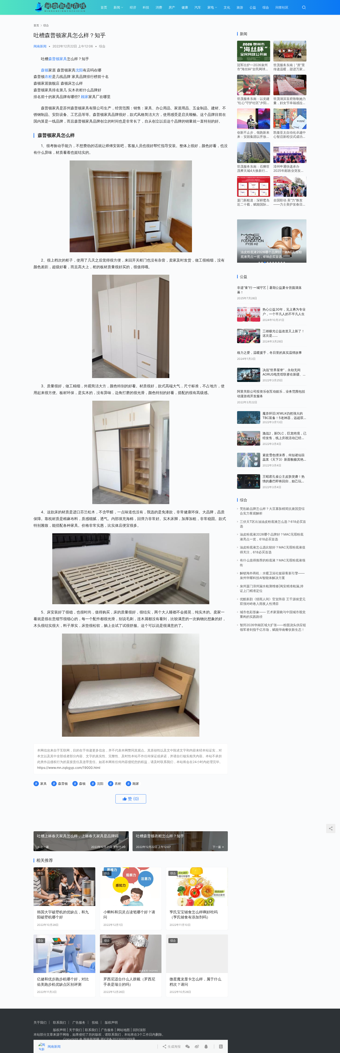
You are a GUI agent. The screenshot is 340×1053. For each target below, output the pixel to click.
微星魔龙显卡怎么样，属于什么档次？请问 (195, 981)
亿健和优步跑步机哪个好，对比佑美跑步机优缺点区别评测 (63, 981)
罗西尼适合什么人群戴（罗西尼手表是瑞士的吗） (129, 981)
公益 (253, 7)
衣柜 (48, 76)
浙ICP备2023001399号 (117, 1039)
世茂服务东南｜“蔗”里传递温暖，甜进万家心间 (289, 67)
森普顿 (53, 58)
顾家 (84, 96)
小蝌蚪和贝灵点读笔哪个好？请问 (129, 914)
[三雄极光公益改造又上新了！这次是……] (248, 336)
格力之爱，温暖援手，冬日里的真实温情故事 (269, 352)
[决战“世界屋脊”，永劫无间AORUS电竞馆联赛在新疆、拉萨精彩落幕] (248, 375)
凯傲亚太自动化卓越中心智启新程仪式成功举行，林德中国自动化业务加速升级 (289, 134)
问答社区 (281, 7)
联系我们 (59, 1022)
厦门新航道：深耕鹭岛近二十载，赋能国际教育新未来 (253, 202)
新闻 (117, 7)
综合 (266, 7)
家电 (210, 7)
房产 (172, 7)
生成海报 (174, 1046)
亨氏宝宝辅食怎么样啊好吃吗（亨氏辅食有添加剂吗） (194, 914)
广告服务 (78, 1022)
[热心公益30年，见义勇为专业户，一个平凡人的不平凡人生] (248, 314)
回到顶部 (139, 1030)
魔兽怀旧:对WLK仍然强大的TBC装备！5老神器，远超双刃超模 (283, 417)
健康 (185, 7)
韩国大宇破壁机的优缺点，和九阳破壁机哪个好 (63, 914)
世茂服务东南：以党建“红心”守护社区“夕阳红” (253, 101)
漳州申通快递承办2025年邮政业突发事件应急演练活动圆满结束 (289, 168)
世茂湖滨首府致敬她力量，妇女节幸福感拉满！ (289, 101)
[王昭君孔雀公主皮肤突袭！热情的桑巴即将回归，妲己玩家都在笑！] (248, 481)
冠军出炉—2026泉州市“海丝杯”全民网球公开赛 (253, 67)
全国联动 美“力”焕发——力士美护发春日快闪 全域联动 (289, 202)
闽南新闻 (40, 46)
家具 (63, 58)
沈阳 (79, 70)
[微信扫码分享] (187, 1046)
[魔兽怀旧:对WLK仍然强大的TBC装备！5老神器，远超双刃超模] (248, 417)
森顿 (44, 70)
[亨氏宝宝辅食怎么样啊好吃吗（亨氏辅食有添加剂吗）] (197, 886)
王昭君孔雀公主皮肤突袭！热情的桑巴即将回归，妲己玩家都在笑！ (284, 480)
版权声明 (111, 1022)
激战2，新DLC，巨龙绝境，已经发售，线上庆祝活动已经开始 (284, 437)
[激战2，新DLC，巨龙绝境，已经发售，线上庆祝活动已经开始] (248, 438)
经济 (133, 7)
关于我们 (40, 1022)
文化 (227, 7)
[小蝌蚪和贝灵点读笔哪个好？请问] (131, 886)
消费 (159, 7)
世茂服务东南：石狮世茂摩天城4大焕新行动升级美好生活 (253, 168)
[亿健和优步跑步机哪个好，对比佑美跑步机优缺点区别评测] (64, 954)
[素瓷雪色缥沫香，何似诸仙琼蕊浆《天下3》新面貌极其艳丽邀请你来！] (248, 460)
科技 (146, 7)
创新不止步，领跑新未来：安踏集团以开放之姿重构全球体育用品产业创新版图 (253, 134)
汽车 (198, 7)
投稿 (95, 1022)
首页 (104, 7)
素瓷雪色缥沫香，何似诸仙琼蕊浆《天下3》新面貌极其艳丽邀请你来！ (284, 459)
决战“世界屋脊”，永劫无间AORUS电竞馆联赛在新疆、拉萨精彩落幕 (284, 374)
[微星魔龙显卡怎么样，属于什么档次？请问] (197, 954)
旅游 (240, 7)
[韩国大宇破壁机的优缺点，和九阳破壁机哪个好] (64, 886)
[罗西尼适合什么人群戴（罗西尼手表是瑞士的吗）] (131, 954)
